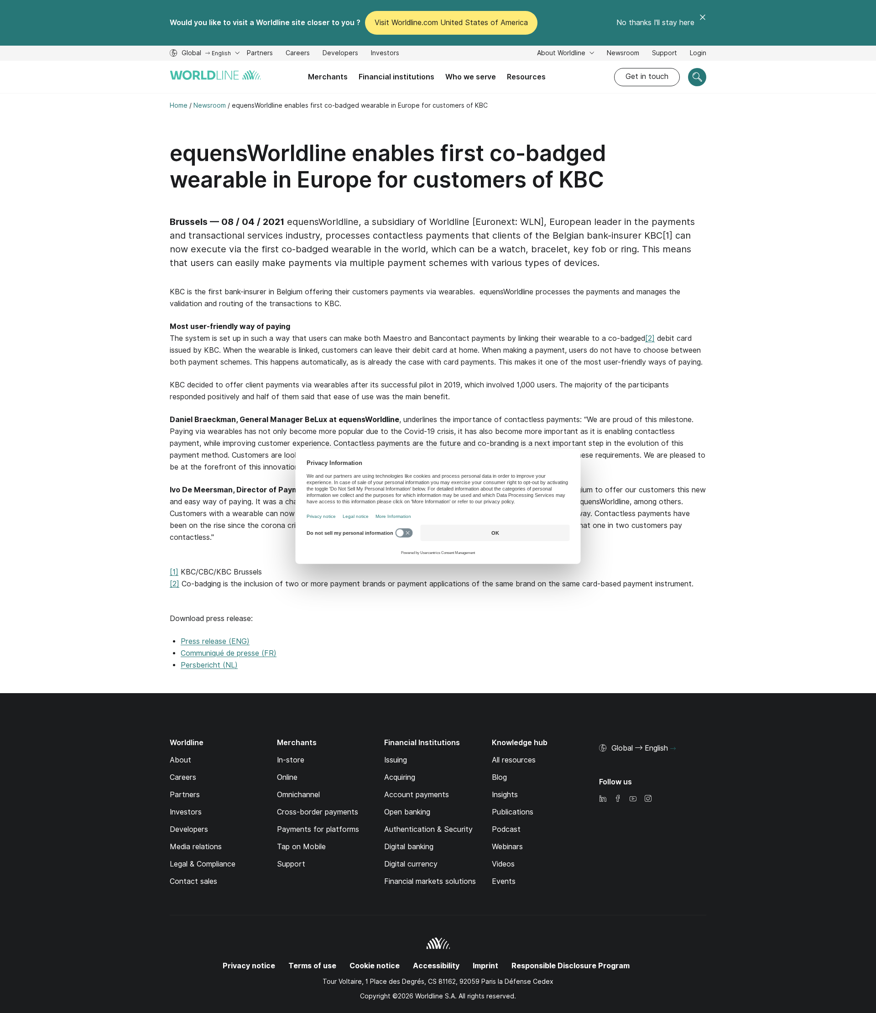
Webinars (507, 846)
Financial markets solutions (430, 881)
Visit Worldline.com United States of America (451, 22)
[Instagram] (648, 799)
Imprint (485, 965)
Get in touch (647, 76)
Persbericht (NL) (209, 665)
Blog (499, 777)
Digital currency (411, 864)
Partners (260, 53)
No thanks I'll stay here (655, 22)
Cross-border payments (317, 812)
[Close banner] (702, 23)
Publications (512, 812)
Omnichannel (298, 794)
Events (504, 881)
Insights (505, 794)
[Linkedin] (602, 799)
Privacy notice (249, 965)
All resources (514, 760)
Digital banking (408, 846)
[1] (174, 572)
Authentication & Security (428, 829)
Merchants (328, 77)
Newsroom (623, 53)
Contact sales (193, 881)
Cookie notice (374, 965)
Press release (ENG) (215, 641)
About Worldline (562, 53)
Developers (340, 54)
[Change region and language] (673, 748)
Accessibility (436, 965)
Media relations (196, 846)
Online (287, 777)
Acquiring (399, 777)
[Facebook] (617, 799)
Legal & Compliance (202, 864)
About (180, 760)
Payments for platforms (318, 829)
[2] (650, 338)
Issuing (395, 760)
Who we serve (470, 77)
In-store (290, 760)
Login (698, 53)
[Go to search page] (697, 77)
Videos (503, 864)
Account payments (416, 794)
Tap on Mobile (301, 846)
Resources (526, 77)
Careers (298, 54)
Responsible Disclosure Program (570, 965)
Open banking (407, 812)
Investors (385, 54)
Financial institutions (396, 77)
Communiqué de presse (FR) (228, 653)
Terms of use (312, 965)
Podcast (506, 829)
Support (664, 54)
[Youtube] (632, 799)
